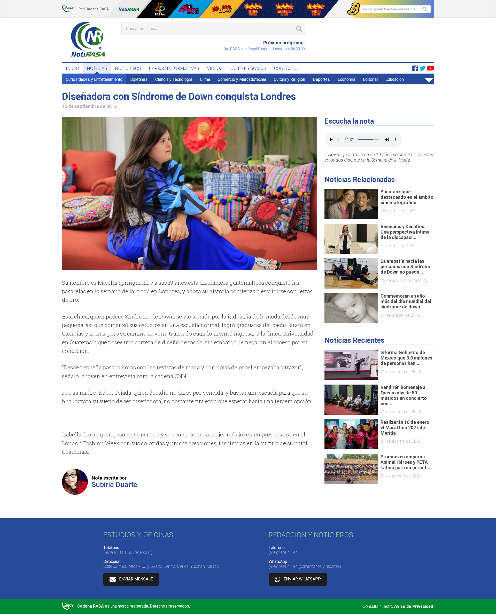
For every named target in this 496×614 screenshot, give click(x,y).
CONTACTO (286, 68)
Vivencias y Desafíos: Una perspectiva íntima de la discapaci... (405, 232)
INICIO (72, 68)
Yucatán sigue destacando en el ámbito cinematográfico (407, 197)
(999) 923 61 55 (117, 552)
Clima (205, 79)
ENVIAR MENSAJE (136, 579)
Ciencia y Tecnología (173, 79)
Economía (346, 79)
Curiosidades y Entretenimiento (94, 79)
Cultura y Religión (289, 79)
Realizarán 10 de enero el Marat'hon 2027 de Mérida (405, 427)
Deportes (321, 79)
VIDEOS (215, 68)
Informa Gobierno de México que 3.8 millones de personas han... (406, 358)
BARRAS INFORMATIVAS (174, 68)
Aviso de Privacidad (413, 606)
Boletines (139, 79)
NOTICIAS (97, 68)
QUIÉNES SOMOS (248, 68)
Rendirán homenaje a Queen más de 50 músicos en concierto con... (404, 395)
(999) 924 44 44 (283, 552)
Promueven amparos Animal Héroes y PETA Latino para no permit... (405, 462)
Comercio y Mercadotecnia (242, 79)
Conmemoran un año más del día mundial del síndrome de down (406, 301)
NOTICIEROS (128, 68)
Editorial (370, 79)
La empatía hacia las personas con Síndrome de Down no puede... (406, 266)
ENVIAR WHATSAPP (302, 579)
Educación (394, 79)
